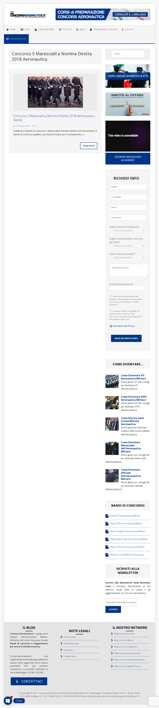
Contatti (128, 29)
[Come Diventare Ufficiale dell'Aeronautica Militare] (112, 480)
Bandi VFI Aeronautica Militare (124, 515)
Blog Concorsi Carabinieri (125, 646)
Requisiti (66, 29)
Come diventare (45, 29)
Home (12, 29)
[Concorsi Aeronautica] (28, 14)
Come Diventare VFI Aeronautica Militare (133, 377)
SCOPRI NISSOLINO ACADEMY (128, 158)
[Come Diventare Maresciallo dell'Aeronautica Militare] (112, 453)
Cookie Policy (69, 656)
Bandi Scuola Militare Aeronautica (126, 554)
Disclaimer (67, 650)
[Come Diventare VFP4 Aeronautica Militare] (112, 407)
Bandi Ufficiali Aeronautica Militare (126, 547)
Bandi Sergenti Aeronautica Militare (127, 531)
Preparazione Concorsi (104, 29)
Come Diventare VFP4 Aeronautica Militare (133, 398)
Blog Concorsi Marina (123, 640)
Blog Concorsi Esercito (124, 633)
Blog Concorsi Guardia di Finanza (128, 659)
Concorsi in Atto (17, 39)
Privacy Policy (69, 636)
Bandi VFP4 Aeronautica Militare (125, 523)
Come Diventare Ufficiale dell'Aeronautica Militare (131, 474)
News (26, 29)
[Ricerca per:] (128, 54)
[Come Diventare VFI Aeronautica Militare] (112, 386)
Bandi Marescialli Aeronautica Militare (128, 539)
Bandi (81, 29)
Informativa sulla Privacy (124, 326)
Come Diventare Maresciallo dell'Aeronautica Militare (131, 447)
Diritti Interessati (70, 643)
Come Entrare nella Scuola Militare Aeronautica (132, 421)
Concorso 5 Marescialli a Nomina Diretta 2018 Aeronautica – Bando (54, 118)
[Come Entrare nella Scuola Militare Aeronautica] (112, 428)
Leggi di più (89, 145)
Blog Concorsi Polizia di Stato (127, 653)
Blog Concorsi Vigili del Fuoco (127, 666)
